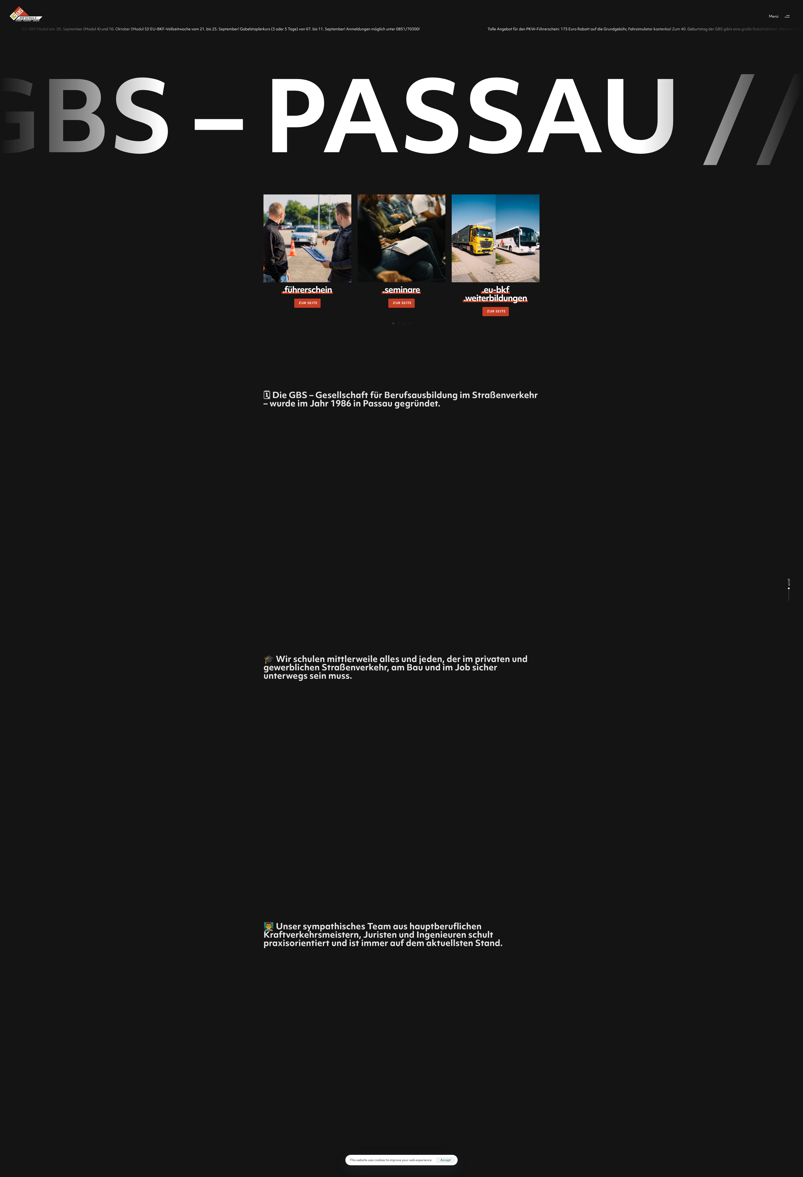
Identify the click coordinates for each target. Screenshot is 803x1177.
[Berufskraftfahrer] (496, 238)
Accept (445, 1160)
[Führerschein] (307, 238)
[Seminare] (401, 238)
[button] (781, 16)
